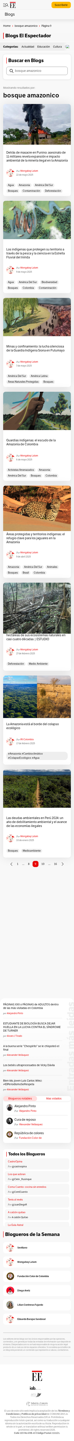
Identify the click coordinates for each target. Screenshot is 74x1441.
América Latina (39, 376)
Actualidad (28, 46)
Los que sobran (16, 1174)
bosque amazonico (26, 26)
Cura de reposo (25, 1120)
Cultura (57, 46)
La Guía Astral (15, 1225)
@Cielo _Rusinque (22, 1179)
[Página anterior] (11, 864)
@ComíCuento (20, 1192)
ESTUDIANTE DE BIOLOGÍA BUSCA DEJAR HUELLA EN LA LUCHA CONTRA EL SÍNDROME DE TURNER (32, 1027)
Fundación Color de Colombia (30, 1138)
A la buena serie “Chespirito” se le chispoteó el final (31, 1047)
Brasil (26, 572)
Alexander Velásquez (18, 1055)
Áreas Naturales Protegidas (23, 381)
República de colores (29, 1133)
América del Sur (44, 185)
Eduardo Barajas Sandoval (31, 1319)
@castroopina (19, 1166)
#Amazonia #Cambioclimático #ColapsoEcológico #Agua (25, 755)
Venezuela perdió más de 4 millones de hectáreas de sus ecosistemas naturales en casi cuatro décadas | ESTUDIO (36, 635)
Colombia (28, 288)
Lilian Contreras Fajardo (30, 1304)
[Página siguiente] (62, 864)
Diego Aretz (23, 1290)
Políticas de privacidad (34, 1413)
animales (52, 567)
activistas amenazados (21, 470)
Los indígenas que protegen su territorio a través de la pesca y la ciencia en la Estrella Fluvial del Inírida (35, 253)
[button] (68, 46)
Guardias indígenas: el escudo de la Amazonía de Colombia (31, 442)
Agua (11, 185)
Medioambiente (32, 850)
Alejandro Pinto (15, 1013)
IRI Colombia (27, 739)
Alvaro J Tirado (14, 1036)
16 (55, 864)
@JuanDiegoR (19, 1204)
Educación (43, 46)
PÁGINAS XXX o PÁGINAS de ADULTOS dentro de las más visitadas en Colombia (31, 1006)
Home (7, 26)
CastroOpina (15, 1161)
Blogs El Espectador (28, 36)
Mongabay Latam (29, 170)
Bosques (13, 191)
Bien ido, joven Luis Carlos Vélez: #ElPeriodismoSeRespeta (22, 1082)
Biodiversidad (49, 282)
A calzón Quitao (20, 1217)
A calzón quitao (16, 1212)
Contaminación (31, 191)
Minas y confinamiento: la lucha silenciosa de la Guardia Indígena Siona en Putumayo (35, 348)
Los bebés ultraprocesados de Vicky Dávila (29, 1065)
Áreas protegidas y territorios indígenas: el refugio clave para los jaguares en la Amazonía (35, 538)
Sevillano (22, 1247)
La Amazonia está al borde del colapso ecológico (32, 726)
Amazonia (24, 185)
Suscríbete (61, 5)
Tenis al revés (15, 1199)
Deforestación (53, 191)
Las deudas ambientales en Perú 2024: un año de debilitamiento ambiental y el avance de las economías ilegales (36, 822)
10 (42, 864)
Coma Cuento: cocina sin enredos (27, 1187)
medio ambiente (38, 663)
